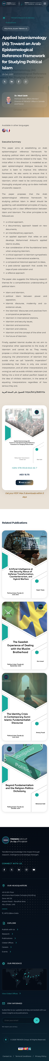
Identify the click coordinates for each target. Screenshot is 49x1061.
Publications (11, 22)
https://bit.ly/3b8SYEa (35, 392)
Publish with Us (8, 929)
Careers (5, 947)
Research (6, 934)
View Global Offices (10, 994)
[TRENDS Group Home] (24, 3)
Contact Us (7, 1056)
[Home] (4, 18)
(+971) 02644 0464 (10, 913)
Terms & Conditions (23, 1056)
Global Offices (7, 943)
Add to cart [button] (25, 482)
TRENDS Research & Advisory (23, 18)
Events (5, 952)
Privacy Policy (40, 1056)
